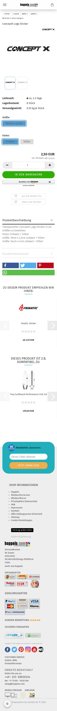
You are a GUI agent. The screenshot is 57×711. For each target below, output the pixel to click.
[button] (7, 165)
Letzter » (34, 14)
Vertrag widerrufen (22, 530)
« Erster (7, 14)
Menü (5, 4)
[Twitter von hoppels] (14, 649)
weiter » (25, 14)
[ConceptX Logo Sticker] (28, 52)
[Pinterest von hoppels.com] (21, 649)
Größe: (6, 117)
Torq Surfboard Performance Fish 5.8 (28, 394)
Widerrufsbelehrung (21, 536)
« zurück (16, 14)
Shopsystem (17, 702)
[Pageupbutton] (48, 706)
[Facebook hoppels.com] (7, 649)
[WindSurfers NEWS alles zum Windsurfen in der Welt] (41, 649)
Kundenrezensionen (15, 254)
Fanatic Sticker (28, 323)
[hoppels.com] (28, 4)
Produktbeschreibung (16, 220)
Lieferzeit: (8, 98)
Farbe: (6, 135)
